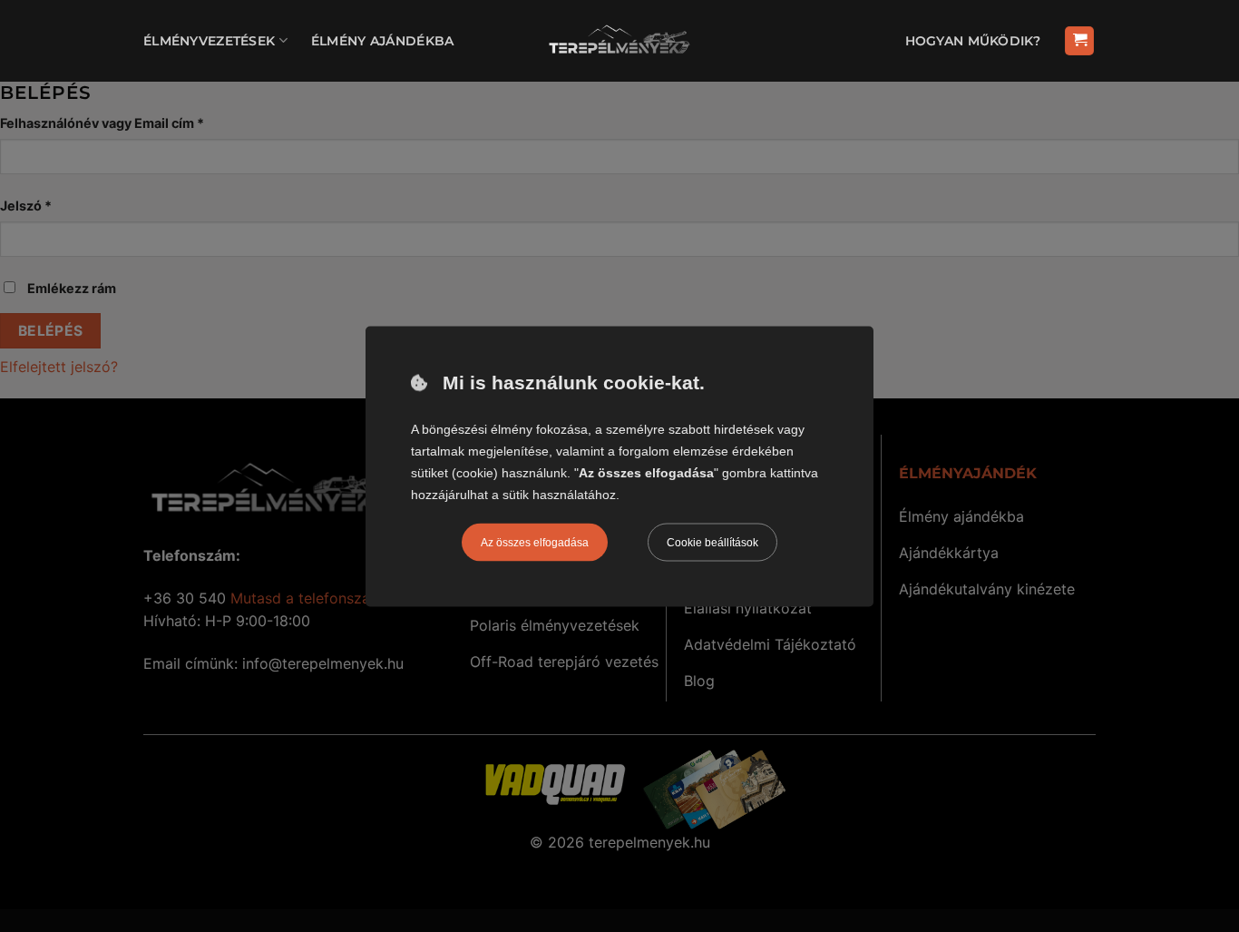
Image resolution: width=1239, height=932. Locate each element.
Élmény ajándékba (382, 41)
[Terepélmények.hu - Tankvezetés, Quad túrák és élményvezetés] (619, 40)
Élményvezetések (209, 41)
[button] (1079, 41)
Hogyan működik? (972, 41)
